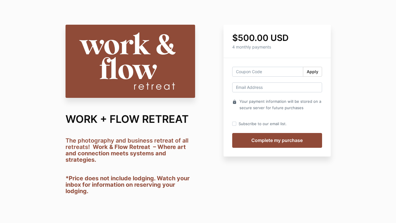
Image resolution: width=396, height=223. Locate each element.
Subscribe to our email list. (263, 123)
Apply (312, 71)
